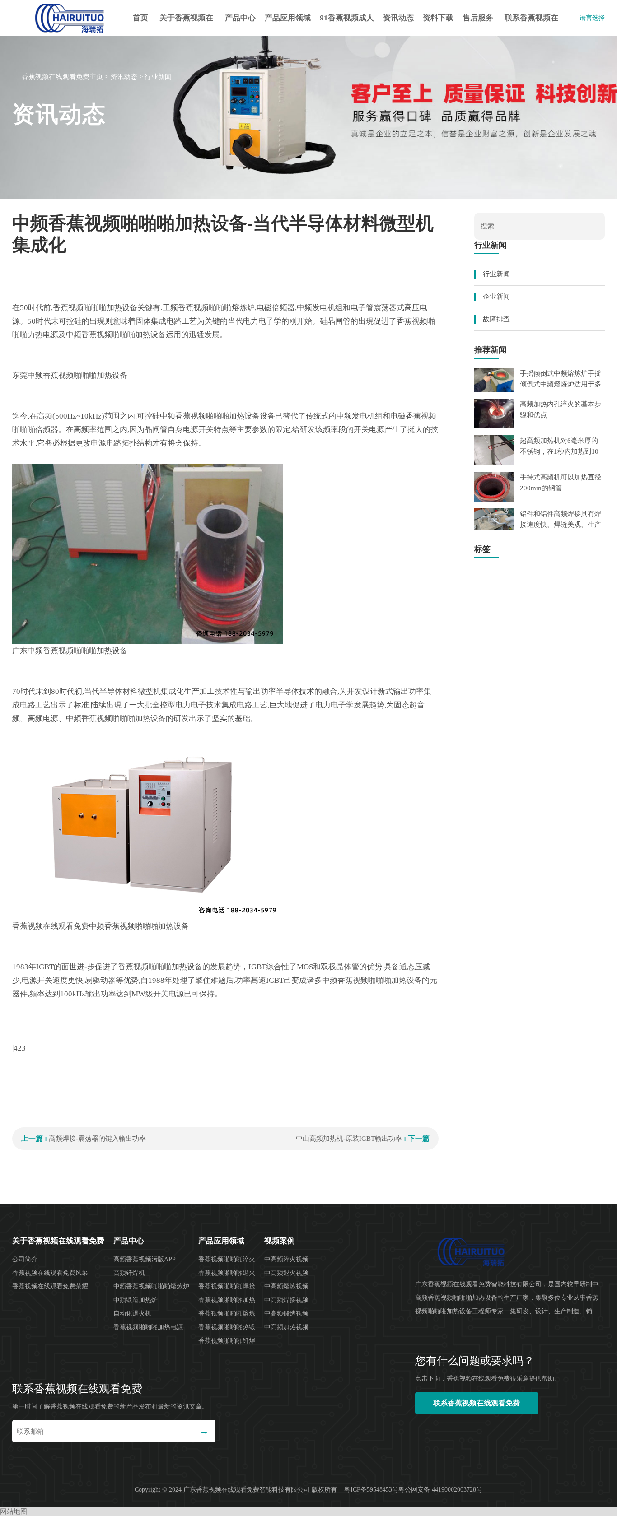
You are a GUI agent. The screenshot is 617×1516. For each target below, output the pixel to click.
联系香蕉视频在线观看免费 (531, 25)
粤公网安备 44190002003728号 (440, 1489)
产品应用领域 (288, 18)
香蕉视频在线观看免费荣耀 (50, 1286)
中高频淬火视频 (286, 1259)
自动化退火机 (132, 1313)
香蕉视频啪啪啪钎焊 (226, 1340)
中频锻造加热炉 (135, 1300)
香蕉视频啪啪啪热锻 (226, 1327)
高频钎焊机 (129, 1273)
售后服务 (478, 18)
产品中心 (240, 18)
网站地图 (13, 1511)
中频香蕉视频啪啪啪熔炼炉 (151, 1286)
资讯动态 (398, 18)
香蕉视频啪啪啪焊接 (226, 1286)
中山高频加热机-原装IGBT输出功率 (349, 1138)
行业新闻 (158, 76)
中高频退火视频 (286, 1273)
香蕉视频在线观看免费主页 (62, 76)
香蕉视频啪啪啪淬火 (226, 1259)
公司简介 (24, 1259)
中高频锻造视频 (286, 1313)
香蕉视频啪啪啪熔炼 (226, 1313)
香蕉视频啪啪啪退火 (226, 1273)
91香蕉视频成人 (347, 18)
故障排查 (496, 319)
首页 (140, 18)
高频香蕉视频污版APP (144, 1259)
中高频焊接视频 (286, 1300)
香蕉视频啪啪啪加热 (226, 1300)
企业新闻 (496, 296)
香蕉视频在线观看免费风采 (50, 1273)
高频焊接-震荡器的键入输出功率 (97, 1138)
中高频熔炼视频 (286, 1286)
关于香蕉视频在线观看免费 (186, 25)
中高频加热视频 (286, 1327)
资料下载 (438, 18)
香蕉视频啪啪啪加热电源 (148, 1327)
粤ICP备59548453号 (371, 1489)
